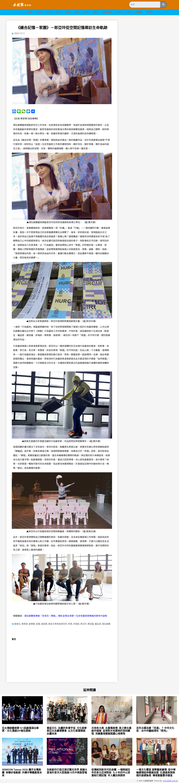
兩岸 (96, 12)
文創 (86, 12)
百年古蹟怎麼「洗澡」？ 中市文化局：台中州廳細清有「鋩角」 (155, 729)
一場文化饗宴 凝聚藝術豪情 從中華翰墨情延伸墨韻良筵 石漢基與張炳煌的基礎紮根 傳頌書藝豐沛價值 (156, 772)
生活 (58, 12)
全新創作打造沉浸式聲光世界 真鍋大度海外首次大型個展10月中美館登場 (68, 771)
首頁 (30, 12)
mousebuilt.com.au (170, 781)
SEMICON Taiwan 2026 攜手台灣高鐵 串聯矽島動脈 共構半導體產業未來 (22, 772)
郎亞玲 (83, 624)
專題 (149, 12)
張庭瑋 (44, 624)
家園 (38, 624)
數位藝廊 (107, 12)
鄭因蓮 (91, 624)
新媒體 (139, 12)
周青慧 (24, 624)
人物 (128, 12)
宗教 (119, 12)
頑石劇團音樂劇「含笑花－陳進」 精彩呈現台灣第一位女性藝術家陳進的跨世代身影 (65, 615)
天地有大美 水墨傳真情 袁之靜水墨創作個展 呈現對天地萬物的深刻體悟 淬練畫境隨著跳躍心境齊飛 (111, 731)
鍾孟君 (98, 624)
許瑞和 (76, 624)
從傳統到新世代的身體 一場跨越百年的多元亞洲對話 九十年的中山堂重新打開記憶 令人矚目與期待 (110, 772)
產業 (67, 12)
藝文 (39, 12)
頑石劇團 (106, 624)
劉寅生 (17, 624)
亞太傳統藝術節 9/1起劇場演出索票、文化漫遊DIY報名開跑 (20, 729)
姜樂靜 (32, 624)
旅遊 (49, 12)
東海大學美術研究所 (57, 624)
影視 (77, 12)
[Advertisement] (148, 39)
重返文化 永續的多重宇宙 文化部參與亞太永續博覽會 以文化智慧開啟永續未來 (67, 731)
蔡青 (70, 624)
